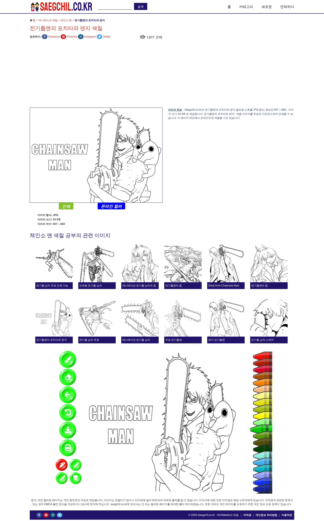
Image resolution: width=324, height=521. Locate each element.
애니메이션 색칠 (48, 20)
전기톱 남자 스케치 (262, 339)
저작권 (247, 515)
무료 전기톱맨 (173, 339)
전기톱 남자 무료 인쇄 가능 (52, 285)
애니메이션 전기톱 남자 (136, 339)
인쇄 (66, 206)
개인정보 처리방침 (266, 515)
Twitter (107, 36)
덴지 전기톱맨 (216, 339)
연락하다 (287, 6)
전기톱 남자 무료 (89, 339)
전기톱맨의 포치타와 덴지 (51, 339)
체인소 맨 (66, 20)
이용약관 (286, 515)
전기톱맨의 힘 (173, 285)
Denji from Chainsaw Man (223, 285)
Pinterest (72, 36)
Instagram (90, 36)
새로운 (266, 6)
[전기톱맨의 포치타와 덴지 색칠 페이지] (96, 155)
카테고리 (246, 6)
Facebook (54, 36)
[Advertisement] (162, 74)
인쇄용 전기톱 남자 (90, 285)
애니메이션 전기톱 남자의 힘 (139, 285)
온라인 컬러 (111, 206)
